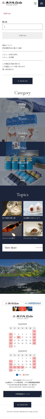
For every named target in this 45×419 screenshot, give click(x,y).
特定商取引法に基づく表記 (12, 48)
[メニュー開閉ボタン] (41, 3)
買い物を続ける (8, 69)
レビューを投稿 (8, 57)
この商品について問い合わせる (13, 66)
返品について (7, 45)
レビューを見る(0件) (9, 54)
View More (11, 247)
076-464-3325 (16, 387)
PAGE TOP (24, 404)
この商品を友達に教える (11, 64)
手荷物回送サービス (22, 394)
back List (23, 81)
